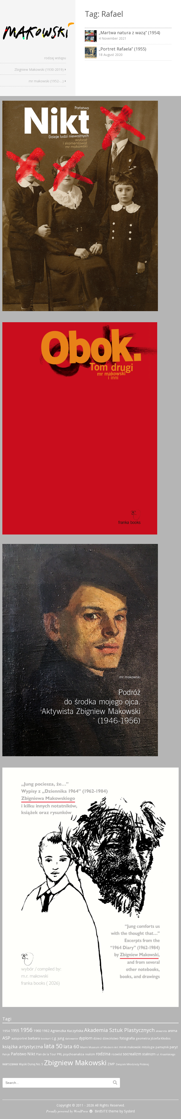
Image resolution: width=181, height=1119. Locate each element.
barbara (34, 1038)
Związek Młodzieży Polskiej (132, 1064)
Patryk (6, 1054)
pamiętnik (162, 1047)
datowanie (71, 1038)
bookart (46, 1038)
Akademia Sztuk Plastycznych (119, 1030)
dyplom (85, 1038)
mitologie (148, 1047)
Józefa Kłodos (161, 1038)
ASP (6, 1038)
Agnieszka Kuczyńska (66, 1030)
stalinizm (149, 1054)
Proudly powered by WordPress (67, 1111)
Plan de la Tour (46, 1054)
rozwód (116, 1054)
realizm (90, 1054)
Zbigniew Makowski (75, 1062)
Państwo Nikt (23, 1053)
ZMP (111, 1064)
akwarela (161, 1031)
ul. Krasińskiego (165, 1054)
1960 (37, 1030)
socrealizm (132, 1053)
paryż (174, 1047)
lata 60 (71, 1046)
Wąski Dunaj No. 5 (31, 1064)
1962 (45, 1030)
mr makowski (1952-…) (46, 81)
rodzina (103, 1053)
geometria (143, 1038)
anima (172, 1030)
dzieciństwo (111, 1038)
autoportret (19, 1038)
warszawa (10, 1063)
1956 (26, 1030)
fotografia (127, 1038)
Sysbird (129, 1111)
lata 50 (53, 1046)
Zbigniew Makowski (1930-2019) (39, 69)
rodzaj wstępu (55, 58)
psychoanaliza (73, 1054)
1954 (6, 1031)
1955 (15, 1030)
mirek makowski (130, 1047)
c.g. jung (58, 1038)
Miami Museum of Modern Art (99, 1047)
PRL (59, 1054)
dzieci (97, 1038)
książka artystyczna (22, 1047)
